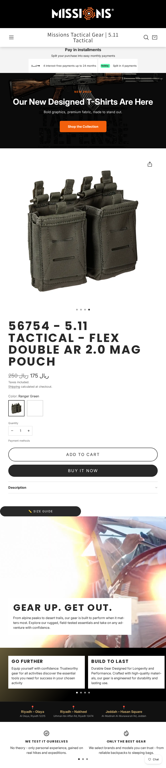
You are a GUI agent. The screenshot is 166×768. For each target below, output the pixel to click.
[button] (11, 37)
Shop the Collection (83, 126)
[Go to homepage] (83, 14)
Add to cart (83, 454)
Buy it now (83, 470)
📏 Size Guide (40, 511)
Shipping (14, 386)
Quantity (13, 423)
